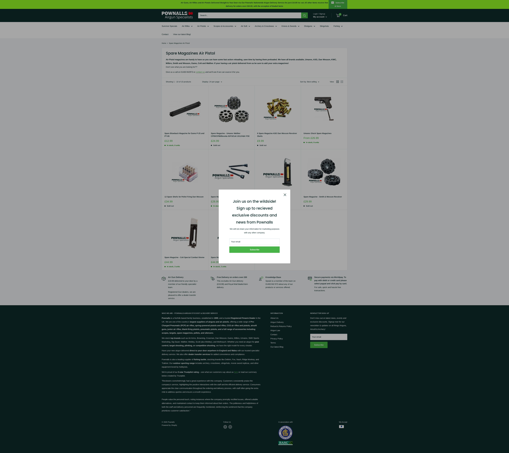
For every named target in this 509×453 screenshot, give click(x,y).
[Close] (285, 194)
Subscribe (254, 249)
